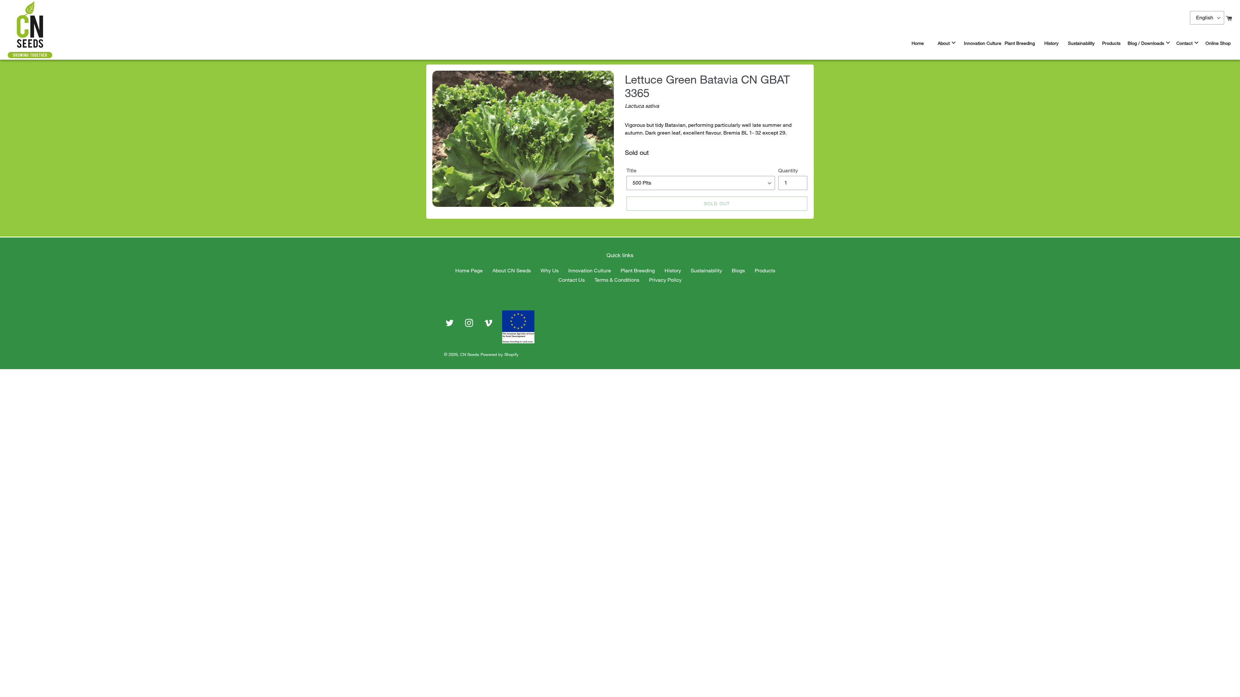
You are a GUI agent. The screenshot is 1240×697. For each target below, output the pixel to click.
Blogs (738, 270)
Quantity (788, 170)
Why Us (550, 270)
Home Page (469, 270)
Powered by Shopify (499, 354)
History (673, 270)
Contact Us (571, 280)
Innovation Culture (589, 270)
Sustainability (706, 270)
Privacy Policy (665, 280)
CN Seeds (469, 354)
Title (631, 170)
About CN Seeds (511, 270)
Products (765, 270)
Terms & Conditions (616, 280)
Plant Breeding (638, 270)
